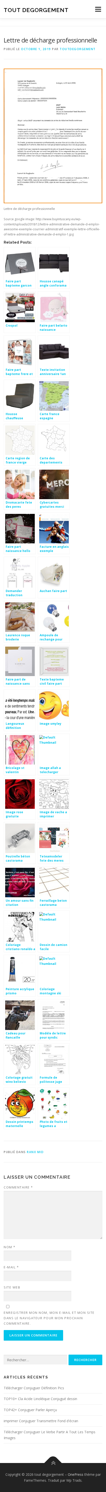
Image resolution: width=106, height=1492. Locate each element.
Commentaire (18, 1187)
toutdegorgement (78, 49)
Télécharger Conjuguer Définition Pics (34, 1388)
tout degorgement (36, 9)
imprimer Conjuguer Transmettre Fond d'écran (41, 1421)
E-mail (11, 1267)
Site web (12, 1287)
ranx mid (35, 1152)
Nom (10, 1247)
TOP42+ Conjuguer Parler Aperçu (30, 1409)
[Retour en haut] (53, 1463)
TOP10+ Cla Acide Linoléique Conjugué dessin (40, 1398)
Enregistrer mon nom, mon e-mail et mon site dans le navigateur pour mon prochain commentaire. (49, 1318)
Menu (98, 9)
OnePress (75, 1474)
